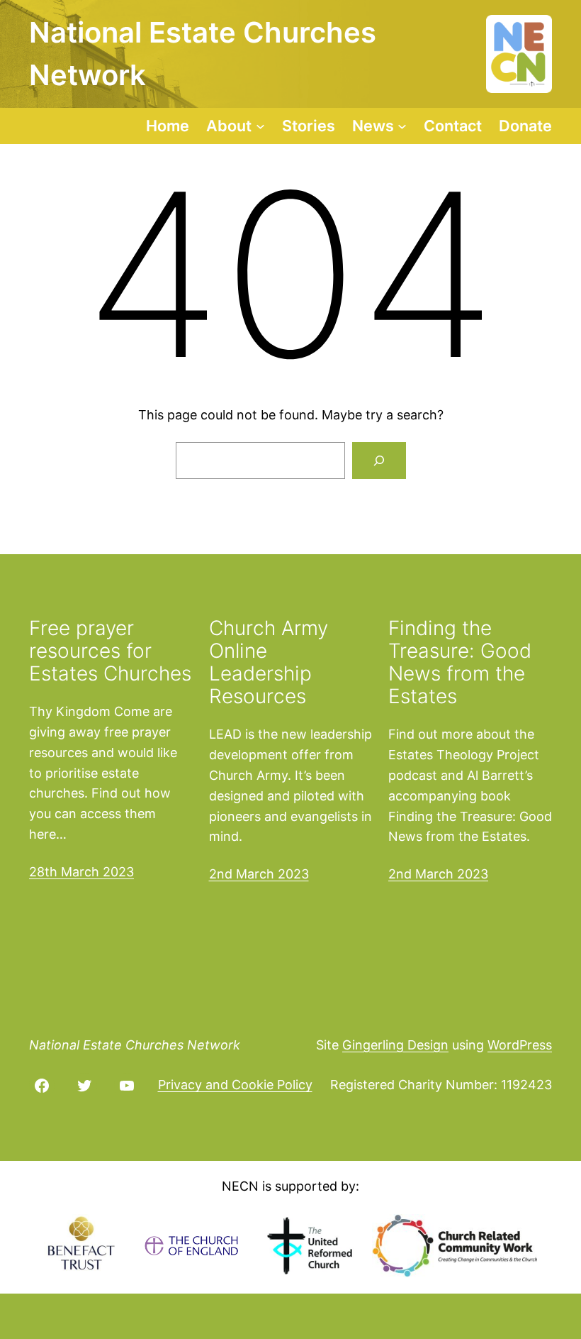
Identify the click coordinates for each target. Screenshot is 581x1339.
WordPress (519, 1044)
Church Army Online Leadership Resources (268, 662)
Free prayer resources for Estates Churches (110, 651)
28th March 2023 (81, 871)
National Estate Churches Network (134, 1044)
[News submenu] (402, 126)
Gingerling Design (395, 1044)
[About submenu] (260, 126)
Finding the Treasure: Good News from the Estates (459, 662)
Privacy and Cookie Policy (235, 1084)
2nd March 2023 (259, 873)
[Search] (379, 460)
